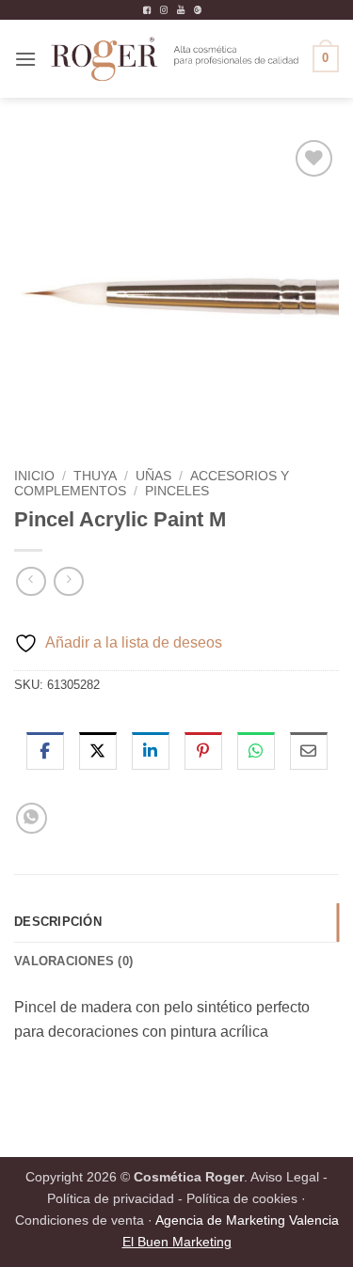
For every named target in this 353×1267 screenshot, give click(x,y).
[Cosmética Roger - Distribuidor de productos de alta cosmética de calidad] (174, 58)
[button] (25, 59)
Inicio (34, 476)
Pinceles (177, 491)
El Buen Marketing (177, 1241)
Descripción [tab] (58, 922)
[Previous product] (68, 581)
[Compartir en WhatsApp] (31, 818)
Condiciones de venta (79, 1220)
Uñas (153, 476)
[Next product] (30, 581)
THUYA (95, 476)
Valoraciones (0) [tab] (73, 961)
